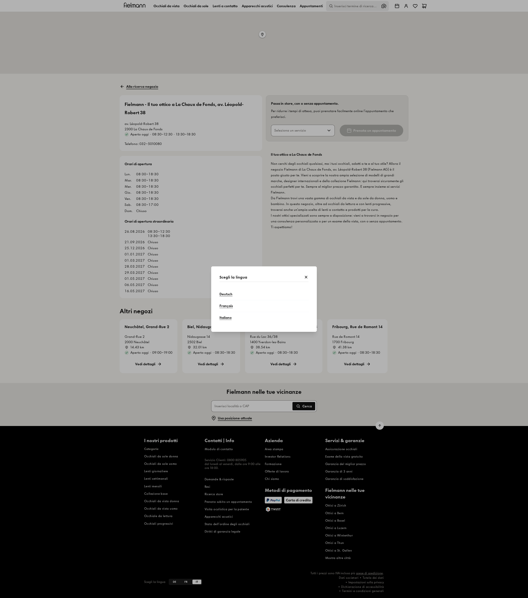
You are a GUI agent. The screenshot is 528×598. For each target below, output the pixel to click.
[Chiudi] (306, 277)
